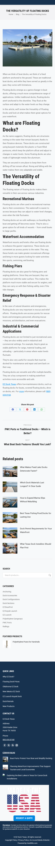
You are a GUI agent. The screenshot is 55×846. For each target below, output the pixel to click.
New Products (8, 706)
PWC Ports (7, 623)
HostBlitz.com (32, 843)
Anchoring (7, 592)
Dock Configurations (11, 599)
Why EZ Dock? (8, 677)
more (21, 391)
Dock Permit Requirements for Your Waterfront (36, 530)
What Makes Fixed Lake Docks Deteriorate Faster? (33, 469)
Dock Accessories (10, 595)
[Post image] (10, 471)
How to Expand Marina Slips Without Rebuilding (32, 500)
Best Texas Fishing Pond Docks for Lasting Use (35, 515)
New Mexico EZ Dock (11, 691)
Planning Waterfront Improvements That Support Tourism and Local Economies (30, 768)
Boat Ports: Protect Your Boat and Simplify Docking (31, 758)
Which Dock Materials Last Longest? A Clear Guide (32, 484)
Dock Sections (8, 603)
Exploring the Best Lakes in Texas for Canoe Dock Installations (27, 777)
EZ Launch (7, 615)
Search (49, 575)
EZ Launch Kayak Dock (12, 696)
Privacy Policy (23, 840)
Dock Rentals (8, 701)
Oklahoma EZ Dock (10, 686)
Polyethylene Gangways (13, 619)
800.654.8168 (8, 740)
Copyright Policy (11, 840)
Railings (6, 626)
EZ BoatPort (8, 607)
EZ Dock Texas (9, 384)
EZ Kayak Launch (10, 611)
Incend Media (37, 840)
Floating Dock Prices (11, 682)
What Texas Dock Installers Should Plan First (35, 546)
